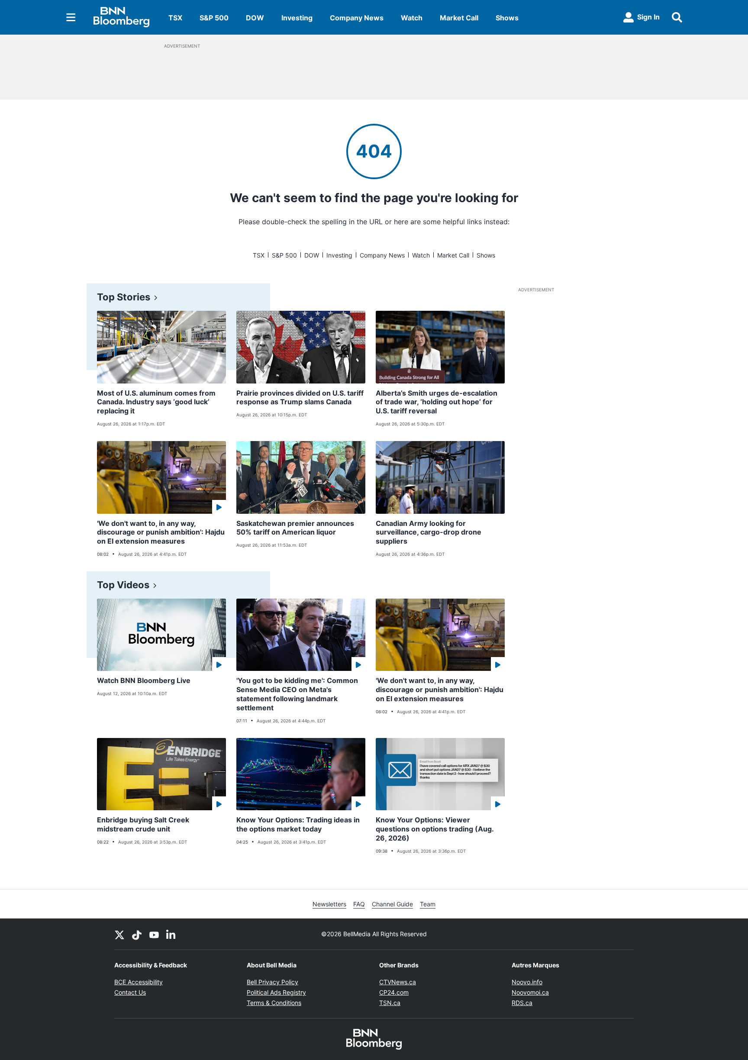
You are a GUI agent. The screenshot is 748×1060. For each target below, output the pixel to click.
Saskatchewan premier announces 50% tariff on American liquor (295, 528)
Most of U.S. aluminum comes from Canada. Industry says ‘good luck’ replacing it (156, 402)
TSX (175, 17)
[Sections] (71, 17)
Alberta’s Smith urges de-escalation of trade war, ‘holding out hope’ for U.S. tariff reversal (436, 402)
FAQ (359, 904)
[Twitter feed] (119, 934)
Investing (297, 17)
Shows (507, 17)
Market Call (459, 17)
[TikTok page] (137, 934)
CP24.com (394, 992)
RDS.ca (522, 1002)
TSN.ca (389, 1002)
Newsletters (329, 904)
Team (427, 904)
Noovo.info (527, 982)
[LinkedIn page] (171, 934)
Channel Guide (392, 904)
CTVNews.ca (397, 982)
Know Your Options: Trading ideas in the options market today (298, 824)
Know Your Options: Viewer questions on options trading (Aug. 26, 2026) (435, 828)
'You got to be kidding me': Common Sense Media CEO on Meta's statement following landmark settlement (297, 694)
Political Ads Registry (276, 992)
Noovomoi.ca (530, 992)
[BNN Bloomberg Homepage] (121, 17)
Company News (357, 17)
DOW (255, 17)
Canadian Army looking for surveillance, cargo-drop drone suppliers (428, 532)
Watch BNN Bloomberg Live (143, 680)
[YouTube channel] (154, 934)
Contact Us (130, 992)
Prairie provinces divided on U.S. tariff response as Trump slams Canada (300, 397)
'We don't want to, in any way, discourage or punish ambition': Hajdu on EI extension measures (161, 532)
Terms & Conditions (274, 1002)
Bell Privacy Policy (272, 982)
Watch (411, 17)
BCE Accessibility (138, 982)
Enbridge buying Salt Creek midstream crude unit (143, 824)
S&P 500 (214, 17)
